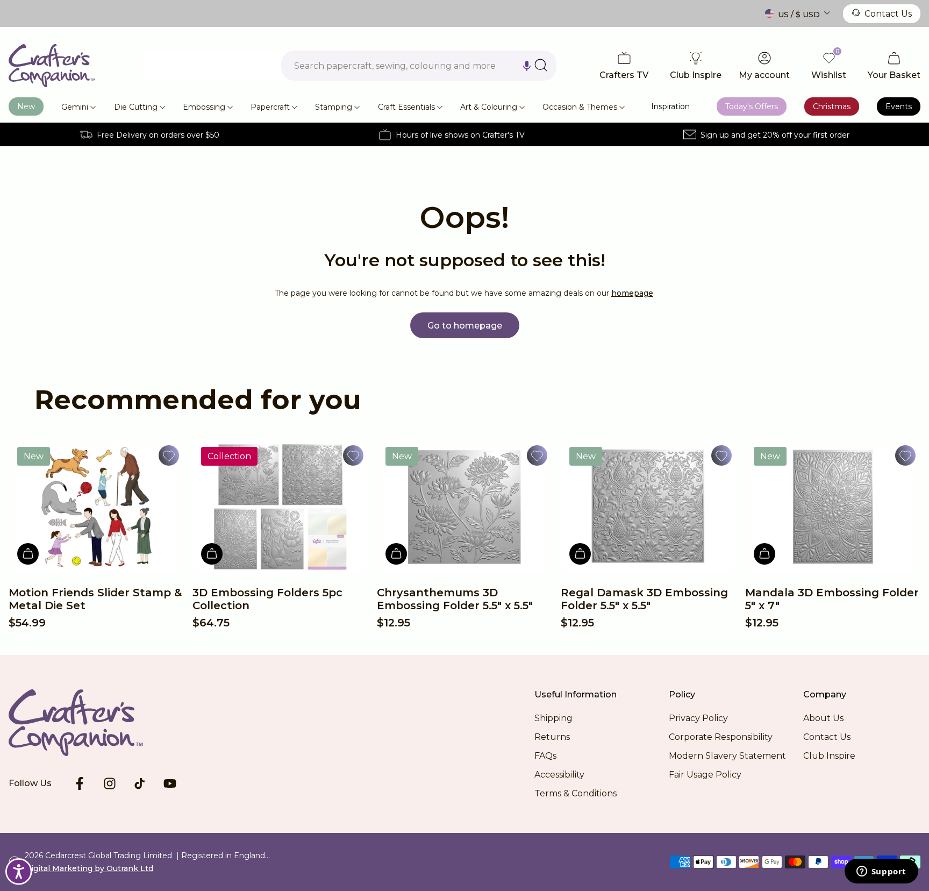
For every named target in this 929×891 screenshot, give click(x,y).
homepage (632, 293)
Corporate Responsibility (721, 737)
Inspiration (670, 106)
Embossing (204, 107)
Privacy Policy (698, 718)
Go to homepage (464, 325)
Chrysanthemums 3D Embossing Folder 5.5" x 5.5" (455, 599)
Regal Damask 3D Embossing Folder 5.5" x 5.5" (644, 599)
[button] (526, 66)
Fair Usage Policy (705, 774)
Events (898, 106)
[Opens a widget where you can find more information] (881, 872)
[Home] (52, 65)
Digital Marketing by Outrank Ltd (89, 868)
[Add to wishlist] (169, 455)
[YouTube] (169, 783)
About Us (823, 718)
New (26, 106)
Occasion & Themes (579, 107)
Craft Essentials (406, 107)
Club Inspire (829, 756)
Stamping (333, 107)
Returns (552, 737)
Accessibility (559, 774)
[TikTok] (139, 783)
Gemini (74, 107)
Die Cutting (136, 107)
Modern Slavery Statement (727, 756)
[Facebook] (79, 783)
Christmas (832, 106)
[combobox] (418, 66)
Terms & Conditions (575, 793)
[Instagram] (109, 783)
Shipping (553, 718)
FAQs (545, 756)
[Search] (540, 65)
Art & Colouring (488, 107)
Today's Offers (751, 106)
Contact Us (888, 14)
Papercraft (270, 107)
